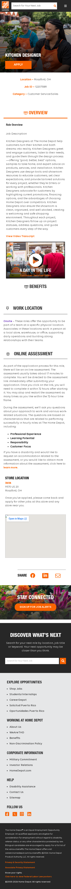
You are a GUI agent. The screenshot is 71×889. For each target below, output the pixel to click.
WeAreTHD (16, 732)
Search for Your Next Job (19, 661)
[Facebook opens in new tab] (33, 575)
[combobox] (32, 5)
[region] (35, 200)
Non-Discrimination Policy (25, 743)
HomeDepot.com (20, 770)
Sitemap (14, 797)
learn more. (10, 467)
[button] (65, 5)
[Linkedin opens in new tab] (45, 575)
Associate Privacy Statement (20, 868)
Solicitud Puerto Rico (22, 705)
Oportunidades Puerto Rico (26, 711)
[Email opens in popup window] (58, 575)
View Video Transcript (20, 236)
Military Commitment (23, 759)
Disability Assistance (22, 786)
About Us (15, 727)
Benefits (14, 738)
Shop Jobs (15, 689)
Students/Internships (23, 694)
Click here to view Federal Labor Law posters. (28, 877)
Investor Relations (21, 765)
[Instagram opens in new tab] (22, 814)
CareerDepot (18, 700)
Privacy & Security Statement (20, 862)
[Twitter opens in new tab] (14, 814)
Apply (18, 64)
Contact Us (16, 792)
